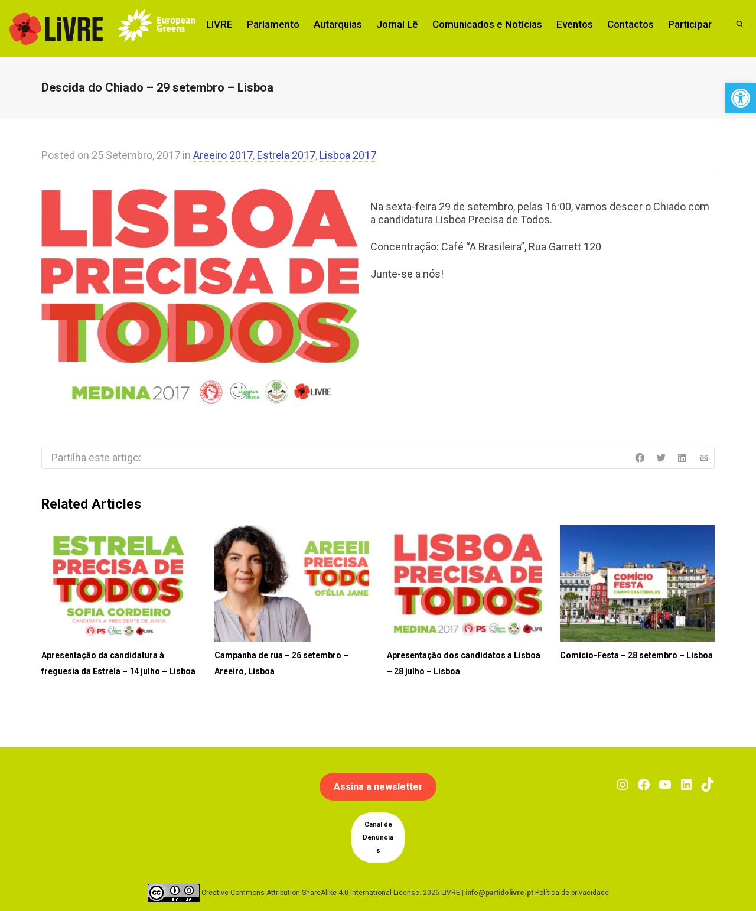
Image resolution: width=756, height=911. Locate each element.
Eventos (574, 24)
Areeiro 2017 (223, 155)
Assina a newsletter (378, 786)
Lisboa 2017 (348, 155)
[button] (740, 98)
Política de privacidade (572, 893)
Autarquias (338, 24)
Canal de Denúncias (378, 837)
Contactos (630, 24)
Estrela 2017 (286, 155)
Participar (690, 24)
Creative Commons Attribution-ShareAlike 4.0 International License (310, 893)
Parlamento (273, 24)
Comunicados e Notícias (487, 24)
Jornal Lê (397, 24)
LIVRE (219, 24)
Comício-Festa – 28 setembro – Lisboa (636, 655)
